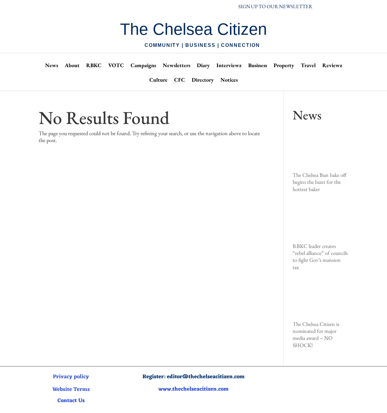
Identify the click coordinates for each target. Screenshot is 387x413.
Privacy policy (71, 377)
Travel (308, 66)
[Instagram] (312, 383)
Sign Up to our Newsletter (275, 6)
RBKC (94, 66)
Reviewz (332, 66)
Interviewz (229, 66)
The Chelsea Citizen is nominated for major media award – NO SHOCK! (316, 334)
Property (284, 66)
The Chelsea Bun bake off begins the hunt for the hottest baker (319, 182)
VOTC (116, 66)
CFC (179, 80)
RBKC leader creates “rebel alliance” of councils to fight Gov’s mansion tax (320, 256)
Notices (229, 80)
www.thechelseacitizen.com (193, 389)
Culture (158, 80)
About (72, 66)
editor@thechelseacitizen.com (206, 377)
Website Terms (71, 389)
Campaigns (143, 66)
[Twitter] (324, 383)
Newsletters (176, 66)
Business (257, 66)
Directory (203, 80)
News (51, 66)
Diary (203, 66)
